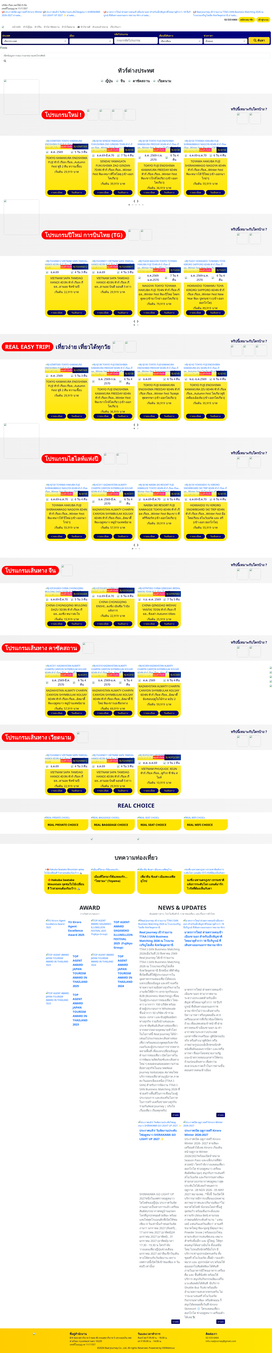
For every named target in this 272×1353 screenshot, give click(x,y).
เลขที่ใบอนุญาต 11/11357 (82, 1344)
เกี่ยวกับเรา (115, 26)
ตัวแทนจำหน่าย (100, 26)
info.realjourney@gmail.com (221, 1341)
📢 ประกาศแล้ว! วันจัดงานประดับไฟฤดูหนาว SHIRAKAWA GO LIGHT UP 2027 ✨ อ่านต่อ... (71, 13)
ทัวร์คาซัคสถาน (52, 26)
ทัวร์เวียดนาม (68, 26)
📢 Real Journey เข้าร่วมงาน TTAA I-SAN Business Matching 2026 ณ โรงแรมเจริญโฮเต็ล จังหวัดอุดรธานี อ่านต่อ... (228, 13)
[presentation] (134, 201)
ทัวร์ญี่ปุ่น (27, 26)
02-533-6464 (230, 19)
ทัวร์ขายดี (85, 26)
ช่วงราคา (208, 35)
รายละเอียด (56, 192)
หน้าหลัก (16, 26)
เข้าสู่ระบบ (263, 19)
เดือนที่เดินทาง (166, 35)
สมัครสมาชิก (246, 19)
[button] (129, 204)
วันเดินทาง (76, 192)
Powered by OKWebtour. (162, 1347)
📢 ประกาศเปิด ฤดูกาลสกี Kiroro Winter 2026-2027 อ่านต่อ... (22, 13)
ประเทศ (6, 35)
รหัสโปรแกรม (121, 34)
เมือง (71, 35)
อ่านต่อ (176, 1115)
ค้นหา (261, 40)
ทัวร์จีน (38, 26)
